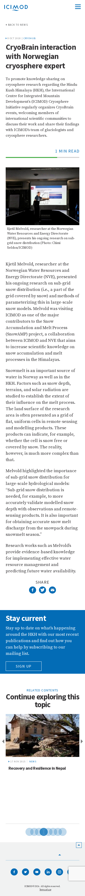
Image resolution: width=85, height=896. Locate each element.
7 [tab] (54, 831)
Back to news (18, 24)
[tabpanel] (42, 769)
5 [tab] (45, 831)
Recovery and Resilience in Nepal (37, 768)
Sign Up (24, 666)
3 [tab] (35, 831)
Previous (2, 741)
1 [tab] (26, 831)
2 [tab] (31, 831)
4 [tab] (40, 831)
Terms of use (45, 889)
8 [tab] (59, 831)
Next (82, 741)
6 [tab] (49, 831)
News (33, 761)
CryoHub (30, 38)
